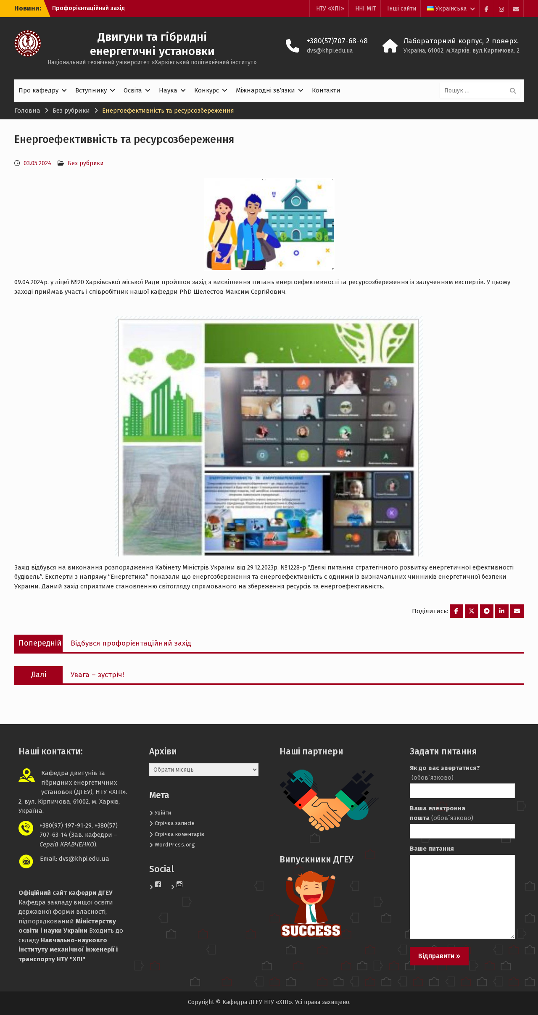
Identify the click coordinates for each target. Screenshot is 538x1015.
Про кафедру (38, 90)
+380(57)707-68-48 (337, 41)
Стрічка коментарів (180, 834)
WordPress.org (175, 844)
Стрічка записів (175, 823)
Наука (168, 90)
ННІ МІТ (365, 8)
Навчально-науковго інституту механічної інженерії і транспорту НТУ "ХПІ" (68, 949)
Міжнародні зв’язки (265, 90)
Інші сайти (401, 8)
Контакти (326, 90)
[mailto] (516, 8)
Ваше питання (432, 848)
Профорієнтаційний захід (88, 8)
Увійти (163, 812)
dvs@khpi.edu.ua (330, 50)
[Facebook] (487, 8)
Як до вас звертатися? (445, 772)
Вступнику (91, 90)
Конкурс (206, 90)
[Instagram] (501, 8)
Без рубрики (85, 163)
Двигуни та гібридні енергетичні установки (152, 44)
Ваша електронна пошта (441, 813)
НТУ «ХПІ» (330, 8)
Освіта (133, 90)
